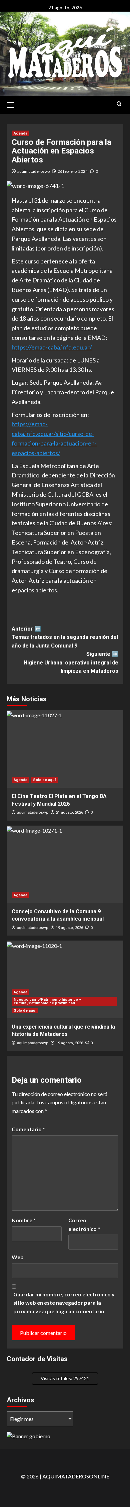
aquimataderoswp (33, 171)
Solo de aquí (44, 780)
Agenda (20, 133)
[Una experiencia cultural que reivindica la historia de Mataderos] (65, 979)
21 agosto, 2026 (69, 812)
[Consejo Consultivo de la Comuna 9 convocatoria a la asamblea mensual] (65, 864)
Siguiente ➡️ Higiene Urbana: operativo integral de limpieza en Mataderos (71, 662)
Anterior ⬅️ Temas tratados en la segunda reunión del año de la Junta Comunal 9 (65, 637)
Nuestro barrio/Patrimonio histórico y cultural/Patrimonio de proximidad (47, 1001)
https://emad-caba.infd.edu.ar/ (52, 347)
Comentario (28, 1129)
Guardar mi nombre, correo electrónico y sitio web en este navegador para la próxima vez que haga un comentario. (64, 1302)
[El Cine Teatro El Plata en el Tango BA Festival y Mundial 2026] (65, 749)
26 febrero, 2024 (73, 171)
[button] (13, 104)
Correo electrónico (84, 1224)
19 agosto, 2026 (69, 928)
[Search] (119, 104)
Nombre (24, 1220)
